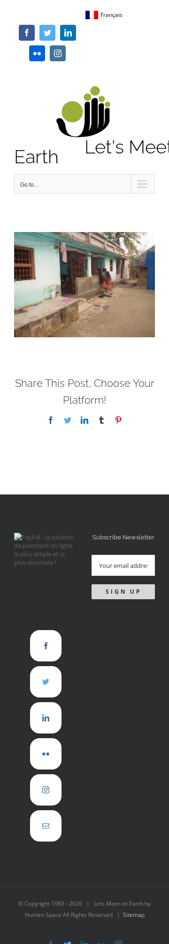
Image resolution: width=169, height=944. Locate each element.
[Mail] (45, 826)
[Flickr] (45, 754)
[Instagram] (45, 790)
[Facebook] (45, 645)
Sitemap (134, 915)
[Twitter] (45, 681)
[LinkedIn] (45, 717)
